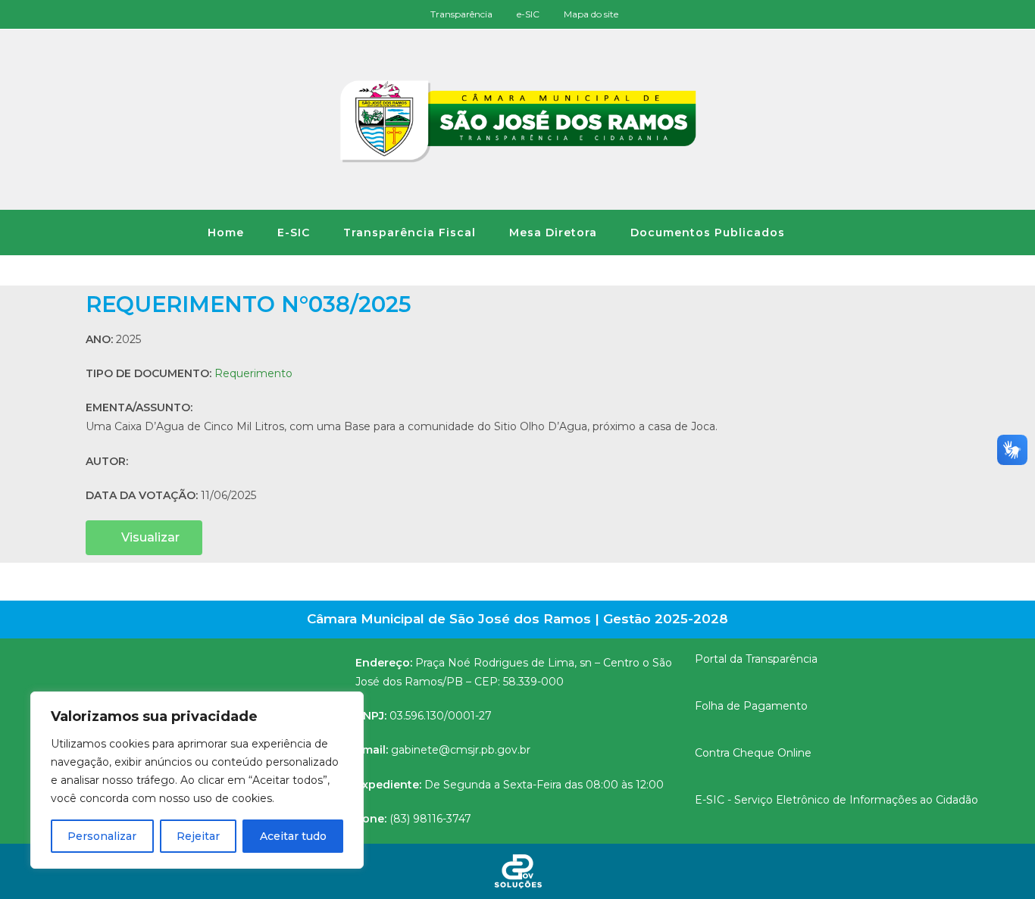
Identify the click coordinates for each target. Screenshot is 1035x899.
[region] (197, 780)
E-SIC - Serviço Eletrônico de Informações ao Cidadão (836, 800)
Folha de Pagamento (751, 706)
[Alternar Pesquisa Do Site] (823, 232)
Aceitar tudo (293, 836)
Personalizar (101, 836)
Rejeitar (198, 836)
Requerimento (253, 373)
